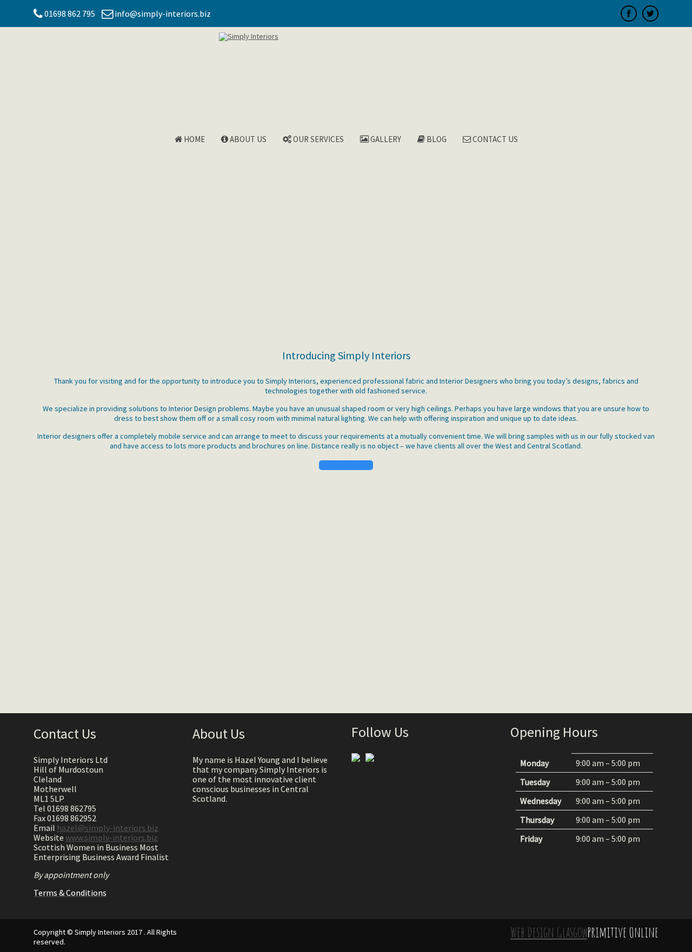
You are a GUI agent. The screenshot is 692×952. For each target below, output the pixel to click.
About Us (247, 139)
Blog (436, 139)
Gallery (385, 139)
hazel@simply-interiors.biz (107, 827)
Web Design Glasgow (548, 932)
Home (193, 139)
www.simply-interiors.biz (111, 837)
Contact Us (494, 139)
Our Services (317, 139)
